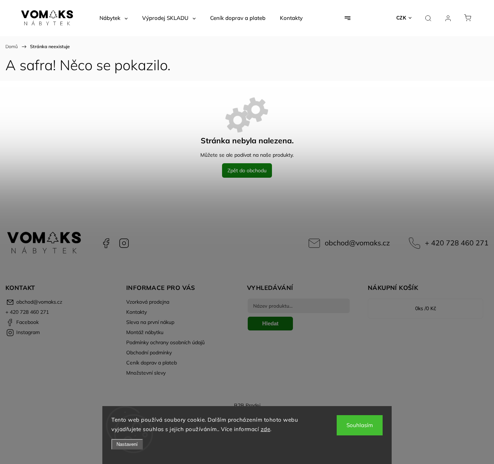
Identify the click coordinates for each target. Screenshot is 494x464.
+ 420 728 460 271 (457, 242)
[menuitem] (113, 18)
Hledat (270, 323)
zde (266, 429)
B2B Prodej (247, 405)
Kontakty (136, 312)
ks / (425, 308)
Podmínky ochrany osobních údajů (165, 342)
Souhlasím (359, 425)
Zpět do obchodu (247, 170)
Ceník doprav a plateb (151, 362)
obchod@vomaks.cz (357, 242)
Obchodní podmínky (149, 352)
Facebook (106, 243)
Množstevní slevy (146, 373)
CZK (401, 18)
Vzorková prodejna (147, 302)
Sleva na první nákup (150, 322)
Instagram (124, 243)
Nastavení (127, 444)
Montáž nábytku (144, 332)
